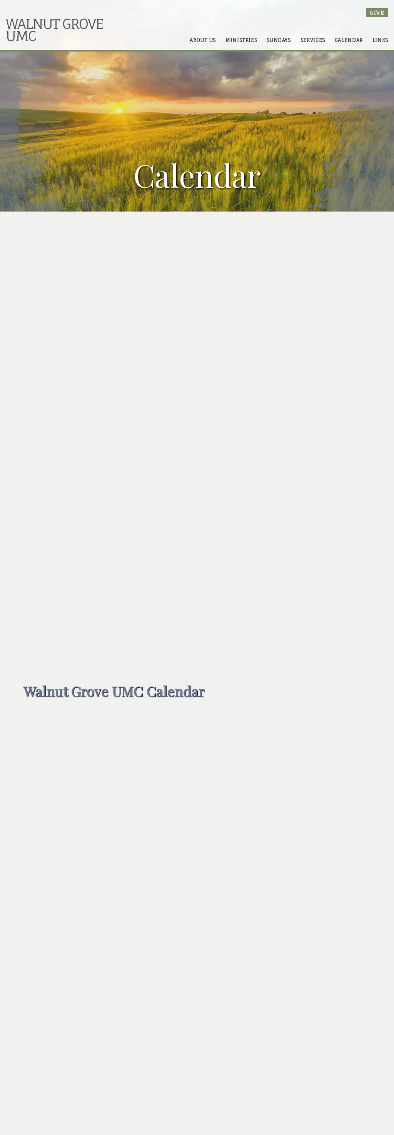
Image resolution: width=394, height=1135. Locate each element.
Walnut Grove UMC (55, 30)
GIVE (377, 12)
